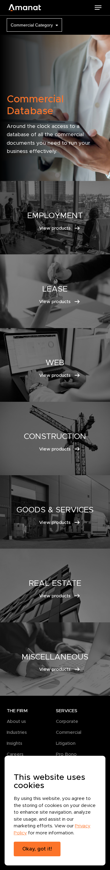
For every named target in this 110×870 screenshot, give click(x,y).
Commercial (68, 732)
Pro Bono (66, 754)
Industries (17, 732)
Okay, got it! (37, 849)
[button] (98, 8)
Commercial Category (32, 25)
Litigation (65, 743)
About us (16, 721)
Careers (15, 754)
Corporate (67, 721)
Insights (14, 743)
